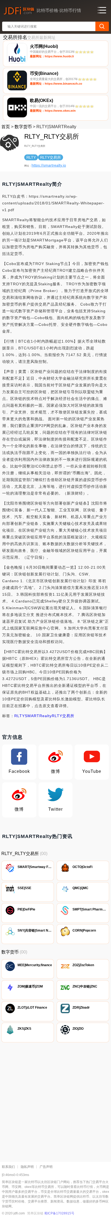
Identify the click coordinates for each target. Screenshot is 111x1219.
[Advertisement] (55, 1101)
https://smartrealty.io (49, 165)
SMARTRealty (38, 716)
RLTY (19, 716)
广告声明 (46, 1166)
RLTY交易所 (63, 716)
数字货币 (23, 126)
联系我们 (8, 1166)
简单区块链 (35, 1213)
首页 (5, 126)
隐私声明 (27, 1166)
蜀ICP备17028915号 (59, 1213)
